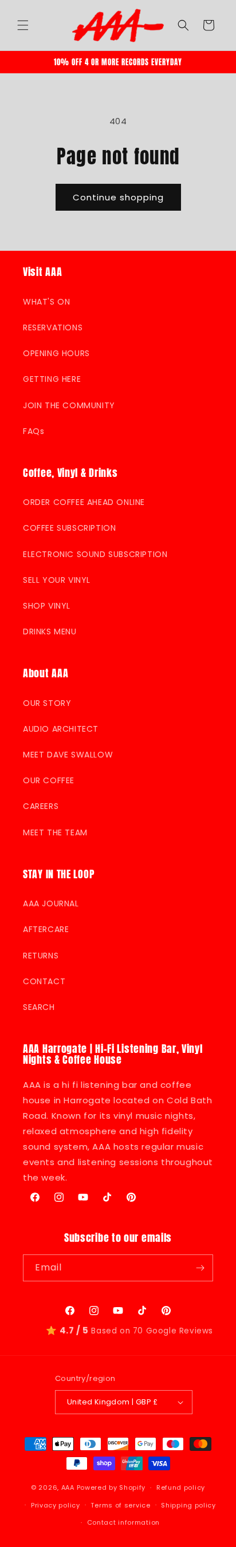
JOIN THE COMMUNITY (69, 405)
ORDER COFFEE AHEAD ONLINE (84, 502)
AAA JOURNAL (51, 903)
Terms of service (120, 1505)
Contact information (123, 1522)
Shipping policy (188, 1505)
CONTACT (44, 981)
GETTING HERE (52, 379)
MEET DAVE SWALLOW (68, 754)
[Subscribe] (200, 1267)
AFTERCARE (46, 929)
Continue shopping (118, 197)
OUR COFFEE (48, 780)
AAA (67, 1487)
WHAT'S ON (46, 301)
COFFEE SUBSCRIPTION (69, 528)
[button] (23, 25)
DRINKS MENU (50, 631)
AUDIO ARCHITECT (61, 729)
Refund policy (180, 1487)
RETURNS (40, 955)
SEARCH (39, 1007)
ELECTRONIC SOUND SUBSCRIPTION (95, 554)
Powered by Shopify (111, 1487)
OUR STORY (47, 703)
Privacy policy (55, 1505)
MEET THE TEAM (55, 832)
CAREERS (40, 806)
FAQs (33, 431)
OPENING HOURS (56, 353)
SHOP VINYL (46, 605)
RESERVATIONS (52, 327)
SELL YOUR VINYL (57, 580)
